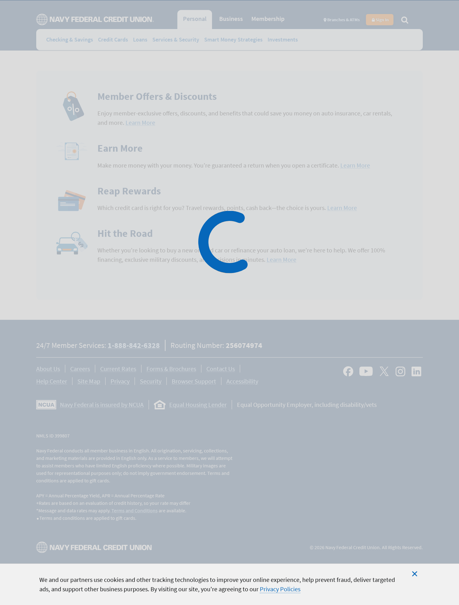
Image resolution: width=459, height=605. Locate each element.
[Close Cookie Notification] (415, 574)
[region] (229, 584)
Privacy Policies (280, 589)
